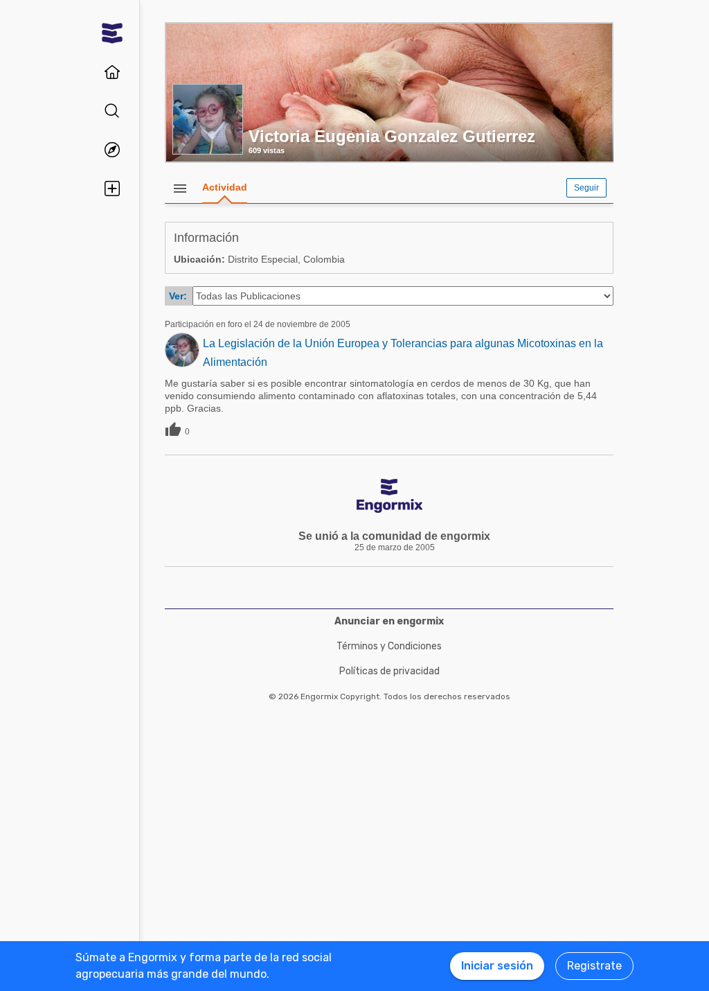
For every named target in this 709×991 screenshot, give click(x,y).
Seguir (586, 188)
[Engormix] (112, 33)
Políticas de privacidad (389, 671)
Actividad (224, 187)
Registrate (594, 965)
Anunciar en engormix (389, 621)
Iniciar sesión (497, 965)
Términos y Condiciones (389, 646)
